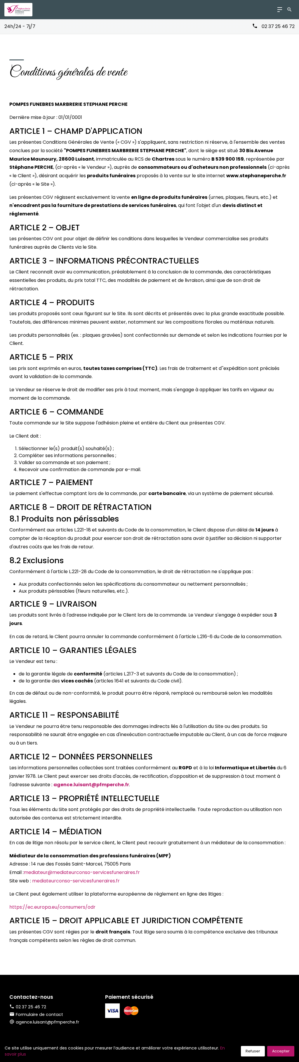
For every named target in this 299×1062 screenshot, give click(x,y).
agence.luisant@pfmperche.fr (91, 784)
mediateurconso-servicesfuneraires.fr (76, 880)
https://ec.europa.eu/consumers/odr (52, 907)
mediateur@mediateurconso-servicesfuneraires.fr (82, 872)
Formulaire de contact (39, 1014)
